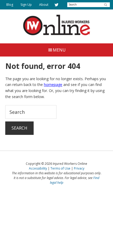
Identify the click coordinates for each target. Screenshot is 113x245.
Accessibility (38, 168)
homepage (53, 84)
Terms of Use (60, 168)
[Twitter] (56, 4)
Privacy (79, 168)
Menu (59, 50)
